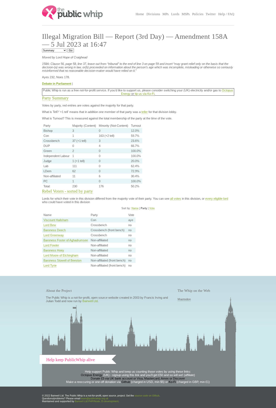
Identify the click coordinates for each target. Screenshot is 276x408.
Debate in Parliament (56, 83)
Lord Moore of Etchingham (60, 255)
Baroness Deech (54, 230)
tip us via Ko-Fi (144, 93)
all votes (175, 198)
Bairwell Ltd (90, 301)
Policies (197, 14)
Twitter (211, 14)
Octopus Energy (91, 375)
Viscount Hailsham (55, 220)
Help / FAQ (226, 14)
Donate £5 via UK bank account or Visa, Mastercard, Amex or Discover (138, 378)
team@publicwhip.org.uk (94, 398)
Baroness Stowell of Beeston (62, 260)
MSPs (186, 14)
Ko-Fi (172, 382)
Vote (152, 208)
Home (140, 14)
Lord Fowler (51, 245)
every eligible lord (216, 198)
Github (125, 382)
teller (144, 112)
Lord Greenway (53, 235)
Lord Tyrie (50, 265)
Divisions (153, 14)
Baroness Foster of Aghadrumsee (65, 240)
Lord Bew (49, 225)
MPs (165, 14)
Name (135, 208)
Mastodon (184, 299)
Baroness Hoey (53, 250)
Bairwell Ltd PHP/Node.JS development (96, 401)
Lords (175, 14)
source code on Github (147, 395)
